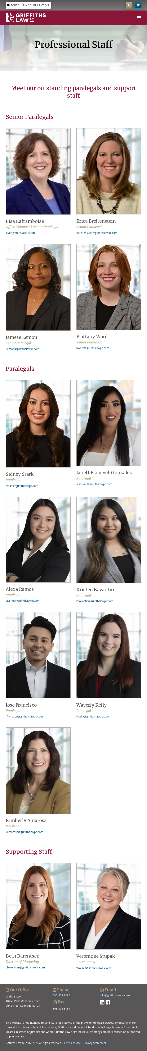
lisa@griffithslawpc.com (20, 233)
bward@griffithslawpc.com (92, 348)
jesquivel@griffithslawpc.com (94, 484)
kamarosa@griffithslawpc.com (24, 832)
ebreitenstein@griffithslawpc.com (97, 233)
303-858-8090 (61, 995)
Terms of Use (72, 1043)
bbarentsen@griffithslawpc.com (25, 967)
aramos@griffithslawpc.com (23, 600)
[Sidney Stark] (38, 424)
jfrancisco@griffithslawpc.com (24, 716)
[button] (139, 17)
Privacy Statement (95, 1043)
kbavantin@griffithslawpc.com (94, 601)
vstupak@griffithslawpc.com (93, 967)
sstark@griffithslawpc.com (22, 486)
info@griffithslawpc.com (115, 995)
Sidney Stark (20, 474)
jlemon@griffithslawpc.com (22, 349)
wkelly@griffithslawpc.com (92, 716)
